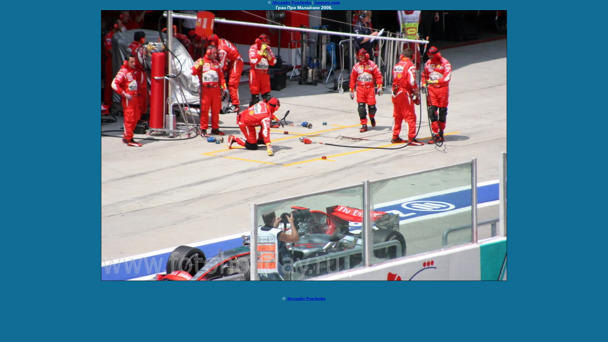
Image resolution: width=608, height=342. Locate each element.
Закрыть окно (327, 2)
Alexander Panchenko (291, 2)
